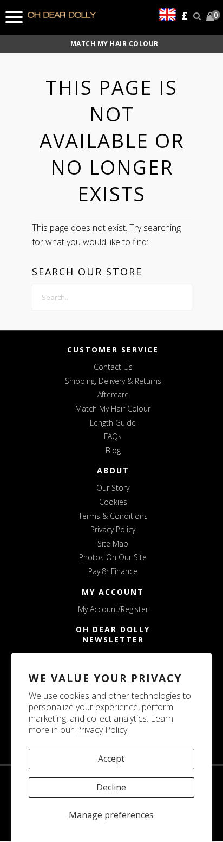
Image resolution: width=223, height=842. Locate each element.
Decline (111, 787)
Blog (113, 450)
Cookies (113, 502)
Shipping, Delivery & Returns (113, 381)
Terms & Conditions (113, 516)
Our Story (112, 488)
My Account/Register (113, 609)
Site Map (112, 543)
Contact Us (113, 367)
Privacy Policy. (102, 730)
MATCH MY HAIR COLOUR (114, 43)
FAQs (113, 436)
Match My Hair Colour (112, 408)
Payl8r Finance (112, 571)
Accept (111, 758)
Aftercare (113, 394)
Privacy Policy (112, 529)
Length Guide (113, 422)
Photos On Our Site (113, 557)
